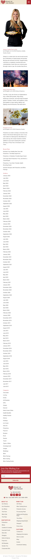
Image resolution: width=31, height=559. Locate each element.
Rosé (4, 436)
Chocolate (6, 392)
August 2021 (6, 267)
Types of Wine (7, 443)
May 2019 (5, 335)
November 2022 (7, 229)
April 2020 (5, 307)
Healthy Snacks (7, 415)
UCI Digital (6, 51)
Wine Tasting (6, 458)
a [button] (28, 2)
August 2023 (6, 206)
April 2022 (5, 247)
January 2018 (6, 376)
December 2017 (7, 379)
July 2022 (5, 239)
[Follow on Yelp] (17, 495)
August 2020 (6, 297)
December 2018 (7, 348)
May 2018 (5, 366)
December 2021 (7, 257)
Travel (4, 441)
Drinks (4, 397)
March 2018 (6, 371)
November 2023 (7, 198)
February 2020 (7, 313)
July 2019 (5, 330)
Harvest (5, 408)
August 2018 (6, 358)
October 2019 (6, 323)
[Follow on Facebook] (11, 495)
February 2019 (7, 343)
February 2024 (7, 191)
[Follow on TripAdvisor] (20, 495)
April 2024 (5, 186)
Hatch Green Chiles (8, 410)
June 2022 (6, 241)
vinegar (5, 448)
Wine (4, 453)
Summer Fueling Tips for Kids (10, 49)
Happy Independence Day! (9, 89)
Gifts (4, 402)
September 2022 (7, 234)
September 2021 (7, 264)
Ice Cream (6, 423)
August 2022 (6, 236)
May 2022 (5, 244)
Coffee (5, 395)
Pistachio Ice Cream (7, 127)
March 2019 (6, 340)
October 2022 (6, 231)
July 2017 (5, 384)
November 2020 (7, 290)
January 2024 (6, 193)
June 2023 (6, 211)
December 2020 (7, 287)
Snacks (8, 53)
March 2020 (6, 310)
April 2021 (5, 277)
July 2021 (5, 269)
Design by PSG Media (21, 556)
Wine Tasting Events (8, 461)
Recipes (5, 433)
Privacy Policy (15, 558)
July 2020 (5, 300)
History (17, 91)
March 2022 (6, 249)
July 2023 (5, 208)
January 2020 (6, 315)
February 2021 (7, 282)
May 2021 (5, 274)
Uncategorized (7, 446)
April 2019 (5, 338)
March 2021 (6, 280)
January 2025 (6, 175)
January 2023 (6, 224)
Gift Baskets (6, 400)
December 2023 (7, 196)
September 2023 (7, 203)
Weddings (5, 451)
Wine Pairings (6, 456)
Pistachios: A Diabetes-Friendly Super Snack (15, 156)
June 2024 (6, 181)
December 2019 (7, 318)
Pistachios (18, 51)
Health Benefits (7, 413)
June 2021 (6, 272)
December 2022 (7, 226)
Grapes (5, 405)
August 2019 (6, 328)
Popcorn (5, 430)
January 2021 (6, 285)
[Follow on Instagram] (14, 495)
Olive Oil (5, 425)
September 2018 (7, 356)
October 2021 (6, 262)
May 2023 (5, 213)
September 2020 (7, 295)
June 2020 (6, 302)
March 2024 (6, 188)
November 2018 (7, 351)
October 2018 (6, 353)
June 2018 (6, 363)
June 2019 (6, 333)
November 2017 (7, 381)
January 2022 (6, 254)
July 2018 (5, 361)
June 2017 (6, 386)
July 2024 (5, 178)
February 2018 (7, 373)
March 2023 (6, 219)
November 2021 (7, 259)
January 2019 (6, 346)
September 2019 (7, 325)
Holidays (5, 420)
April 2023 (5, 216)
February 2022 (7, 252)
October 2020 (6, 292)
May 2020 (5, 305)
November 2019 (7, 320)
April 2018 (5, 368)
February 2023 (7, 221)
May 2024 (5, 183)
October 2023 (6, 201)
